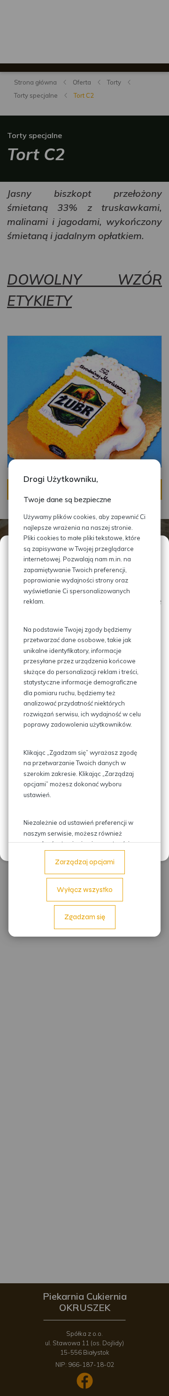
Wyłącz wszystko (85, 889)
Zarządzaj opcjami (85, 862)
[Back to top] (152, 1379)
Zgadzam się (84, 917)
